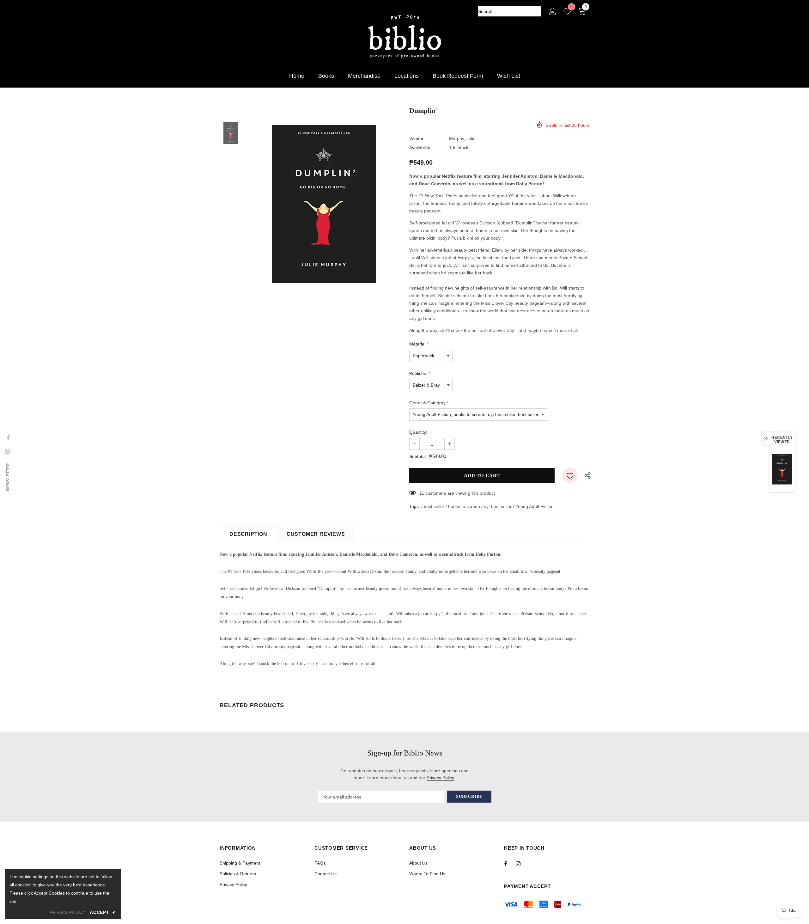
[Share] (586, 475)
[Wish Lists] (570, 475)
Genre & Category (428, 402)
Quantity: (418, 432)
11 (421, 493)
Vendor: (417, 138)
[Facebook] (509, 863)
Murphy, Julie (462, 138)
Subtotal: (418, 456)
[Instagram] (521, 863)
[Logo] (404, 36)
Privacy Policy (440, 777)
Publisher (419, 373)
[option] (324, 204)
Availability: (420, 147)
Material (418, 343)
